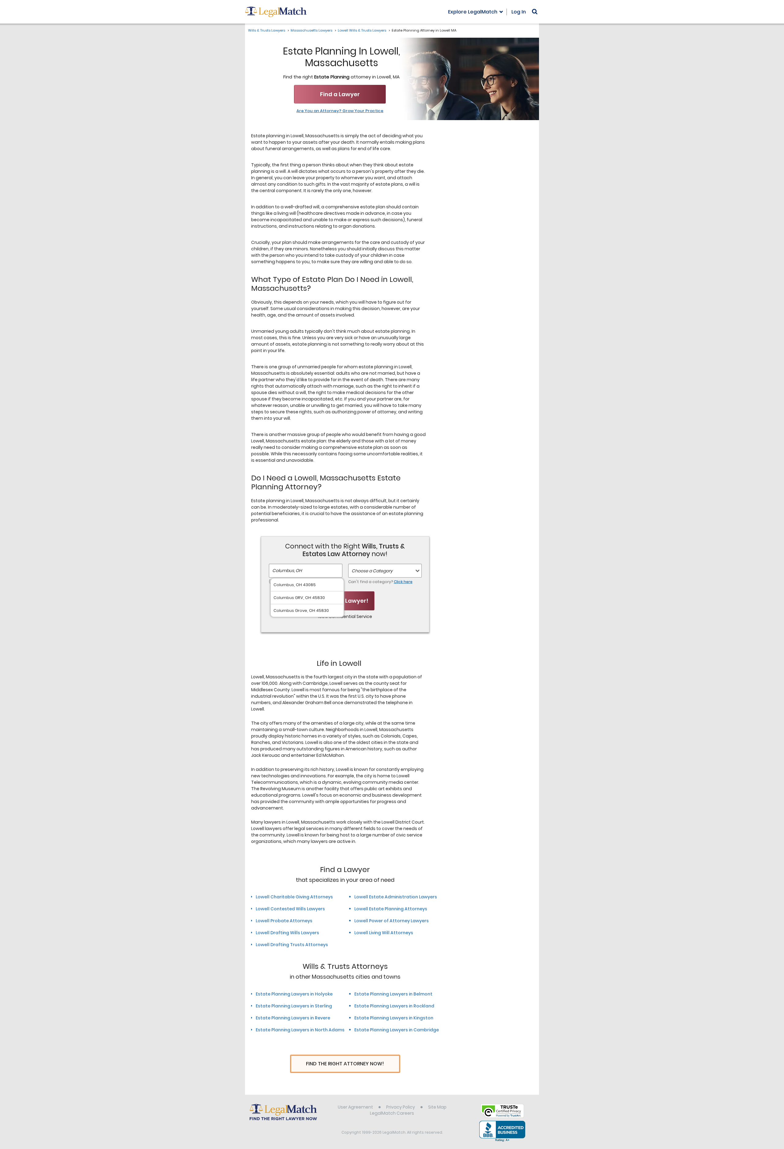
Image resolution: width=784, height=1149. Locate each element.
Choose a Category (372, 571)
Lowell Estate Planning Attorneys (390, 909)
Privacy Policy (400, 1107)
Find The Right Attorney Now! (345, 1063)
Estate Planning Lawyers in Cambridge (396, 1030)
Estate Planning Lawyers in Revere (293, 1018)
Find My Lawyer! (345, 601)
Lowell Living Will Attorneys (383, 933)
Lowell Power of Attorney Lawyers (391, 921)
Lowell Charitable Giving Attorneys (294, 897)
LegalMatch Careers (392, 1113)
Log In (518, 11)
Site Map (437, 1107)
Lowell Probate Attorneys (284, 921)
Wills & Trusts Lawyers (266, 30)
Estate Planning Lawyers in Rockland (394, 1006)
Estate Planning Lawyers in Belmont (393, 994)
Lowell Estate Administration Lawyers (395, 897)
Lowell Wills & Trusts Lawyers (362, 30)
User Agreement (355, 1107)
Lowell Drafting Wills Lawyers (287, 933)
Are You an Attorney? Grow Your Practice (339, 111)
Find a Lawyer (340, 94)
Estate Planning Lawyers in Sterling (294, 1006)
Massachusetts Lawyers (311, 30)
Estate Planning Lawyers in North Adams (300, 1030)
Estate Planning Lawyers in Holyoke (294, 994)
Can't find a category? (380, 581)
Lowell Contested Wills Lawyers (290, 909)
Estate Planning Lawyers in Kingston (393, 1018)
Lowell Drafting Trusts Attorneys (292, 945)
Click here (403, 581)
